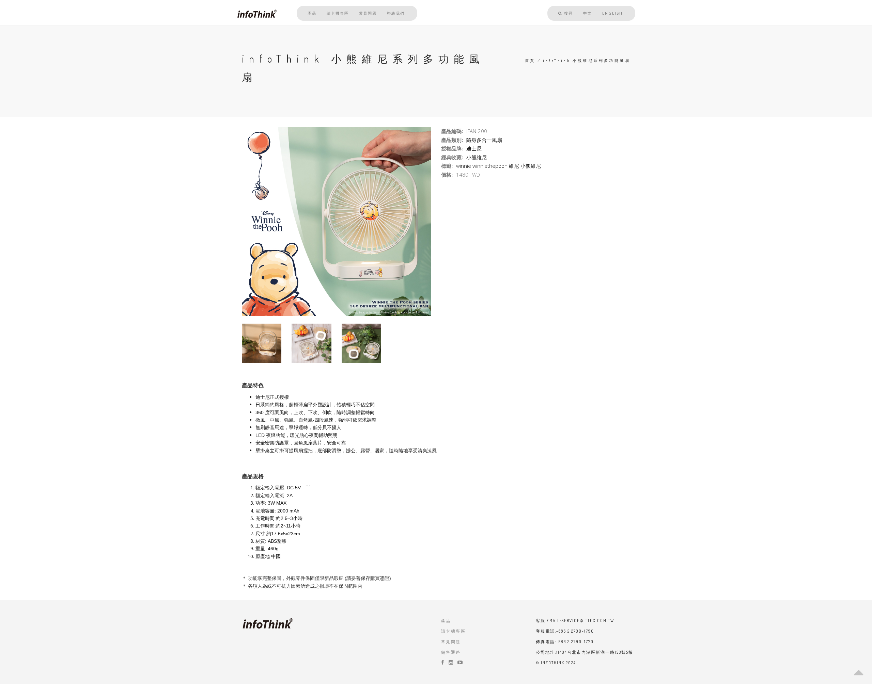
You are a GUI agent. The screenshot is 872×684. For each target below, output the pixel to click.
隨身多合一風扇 (484, 139)
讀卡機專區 (338, 13)
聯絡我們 (396, 13)
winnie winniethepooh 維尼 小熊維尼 (498, 165)
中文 (587, 13)
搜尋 (567, 13)
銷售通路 (451, 652)
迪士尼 (474, 148)
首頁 (530, 60)
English (612, 13)
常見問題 (368, 13)
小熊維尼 (476, 157)
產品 (312, 13)
